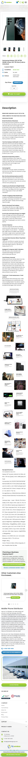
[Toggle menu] (25, 2)
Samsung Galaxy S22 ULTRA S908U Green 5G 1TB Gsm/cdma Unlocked (13, 594)
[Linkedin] (21, 56)
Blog (2, 714)
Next (26, 590)
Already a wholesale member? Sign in (14, 567)
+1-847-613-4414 (23, 2)
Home (2, 705)
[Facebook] (8, 56)
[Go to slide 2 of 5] (11, 604)
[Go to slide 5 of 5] (17, 604)
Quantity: (14, 85)
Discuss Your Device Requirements (14, 564)
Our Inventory (4, 707)
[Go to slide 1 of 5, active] (8, 604)
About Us (3, 710)
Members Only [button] (17, 82)
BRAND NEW (16, 70)
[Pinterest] (25, 56)
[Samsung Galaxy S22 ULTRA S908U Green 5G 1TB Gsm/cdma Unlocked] (13, 586)
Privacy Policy (4, 717)
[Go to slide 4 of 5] (15, 604)
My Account (4, 712)
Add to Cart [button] (15, 94)
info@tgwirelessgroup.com (11, 741)
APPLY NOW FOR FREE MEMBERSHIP (12, 652)
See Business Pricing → (14, 754)
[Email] (11, 56)
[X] (18, 56)
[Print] (15, 56)
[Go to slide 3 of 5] (13, 604)
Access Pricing (14, 685)
